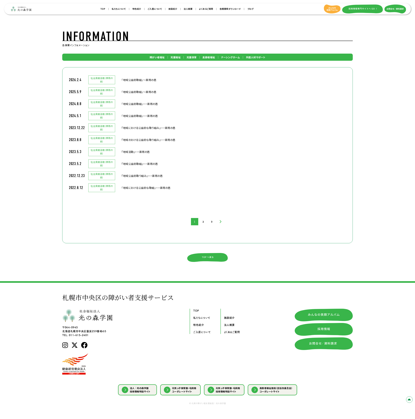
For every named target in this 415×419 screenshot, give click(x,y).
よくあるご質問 (206, 8)
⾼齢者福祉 (208, 57)
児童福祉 (176, 57)
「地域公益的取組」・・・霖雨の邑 (140, 104)
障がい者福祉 (157, 57)
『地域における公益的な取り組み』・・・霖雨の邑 (148, 128)
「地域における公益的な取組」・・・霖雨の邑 (146, 188)
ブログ (250, 8)
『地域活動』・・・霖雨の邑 (136, 152)
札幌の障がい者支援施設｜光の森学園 (209, 403)
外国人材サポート (256, 57)
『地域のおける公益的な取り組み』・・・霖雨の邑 (148, 140)
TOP (102, 8)
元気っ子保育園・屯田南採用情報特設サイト (228, 389)
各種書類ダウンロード (230, 8)
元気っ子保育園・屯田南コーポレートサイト (184, 389)
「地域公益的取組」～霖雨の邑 (139, 80)
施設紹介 (172, 8)
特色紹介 (136, 8)
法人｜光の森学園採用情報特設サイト (140, 389)
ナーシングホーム (230, 57)
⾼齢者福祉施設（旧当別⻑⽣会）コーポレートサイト (276, 389)
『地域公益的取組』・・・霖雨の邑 (140, 164)
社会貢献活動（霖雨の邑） (102, 79)
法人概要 (188, 8)
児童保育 (192, 57)
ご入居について (155, 8)
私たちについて (119, 8)
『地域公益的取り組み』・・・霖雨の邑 (142, 176)
